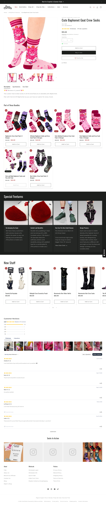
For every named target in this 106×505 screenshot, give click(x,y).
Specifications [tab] (16, 87)
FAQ (5, 470)
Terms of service (64, 501)
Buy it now (78, 52)
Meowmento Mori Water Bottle (62, 293)
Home (5, 12)
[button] (31, 7)
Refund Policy (57, 472)
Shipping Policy (58, 475)
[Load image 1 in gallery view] (12, 77)
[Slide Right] (56, 77)
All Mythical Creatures (14, 12)
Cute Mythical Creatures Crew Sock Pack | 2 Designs (64, 137)
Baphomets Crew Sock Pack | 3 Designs (14, 137)
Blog (5, 481)
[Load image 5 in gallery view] (49, 77)
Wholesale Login (33, 470)
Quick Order (32, 475)
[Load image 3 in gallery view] (31, 77)
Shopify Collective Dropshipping (38, 481)
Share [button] (65, 62)
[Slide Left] (5, 77)
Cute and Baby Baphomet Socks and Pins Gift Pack (15, 177)
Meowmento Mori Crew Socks (86, 293)
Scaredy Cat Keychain (11, 293)
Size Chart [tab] (25, 87)
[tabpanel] (53, 95)
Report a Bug (8, 483)
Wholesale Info (33, 472)
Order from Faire (34, 478)
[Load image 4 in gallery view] (40, 77)
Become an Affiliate (9, 475)
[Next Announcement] (101, 1)
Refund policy (47, 501)
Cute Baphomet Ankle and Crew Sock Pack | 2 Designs (90, 137)
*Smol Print (56, 481)
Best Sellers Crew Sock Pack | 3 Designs (39, 177)
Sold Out (16, 185)
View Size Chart (60, 245)
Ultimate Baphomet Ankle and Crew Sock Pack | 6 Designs (40, 137)
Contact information (83, 501)
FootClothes (25, 501)
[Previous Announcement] (4, 1)
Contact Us (7, 478)
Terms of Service (58, 478)
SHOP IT (13, 452)
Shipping (64, 34)
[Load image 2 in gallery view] (21, 77)
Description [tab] (7, 87)
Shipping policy (73, 501)
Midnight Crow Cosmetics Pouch (38, 293)
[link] (13, 452)
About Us (6, 472)
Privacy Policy (57, 470)
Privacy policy (55, 501)
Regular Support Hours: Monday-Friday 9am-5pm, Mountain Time (53, 497)
